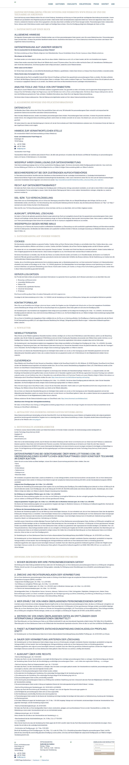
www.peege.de (36, 419)
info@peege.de (20, 148)
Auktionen (60, 4)
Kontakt (105, 4)
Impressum (36, 760)
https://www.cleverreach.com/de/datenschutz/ (74, 398)
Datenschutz (45, 760)
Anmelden (104, 753)
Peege (96, 4)
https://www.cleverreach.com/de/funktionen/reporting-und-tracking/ (70, 377)
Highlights (72, 4)
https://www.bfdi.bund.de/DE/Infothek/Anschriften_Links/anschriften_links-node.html (79, 180)
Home (50, 4)
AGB (113, 4)
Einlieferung (85, 4)
